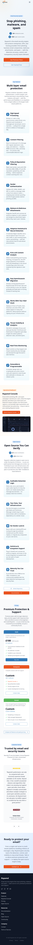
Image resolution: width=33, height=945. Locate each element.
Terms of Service (6, 930)
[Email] (10, 889)
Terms (16, 940)
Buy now (16, 659)
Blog (2, 914)
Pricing (3, 901)
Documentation (5, 911)
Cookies (22, 940)
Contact (3, 927)
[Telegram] (7, 889)
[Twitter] (2, 889)
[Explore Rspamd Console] (16, 424)
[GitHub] (5, 889)
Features (3, 896)
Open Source (5, 903)
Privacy (11, 940)
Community (4, 919)
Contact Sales (16, 693)
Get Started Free (16, 65)
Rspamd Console (12, 681)
